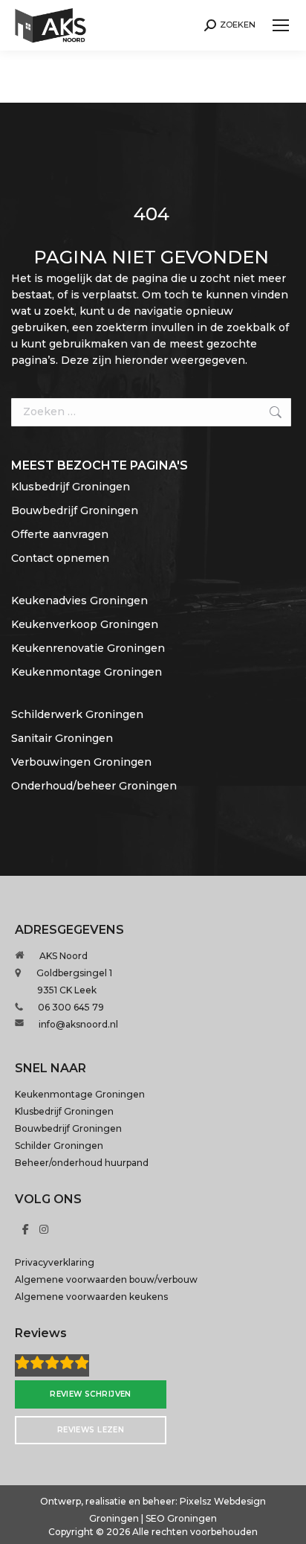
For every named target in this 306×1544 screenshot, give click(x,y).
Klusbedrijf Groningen (70, 486)
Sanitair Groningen (62, 738)
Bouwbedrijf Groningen (74, 510)
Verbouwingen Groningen (81, 762)
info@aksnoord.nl (78, 1024)
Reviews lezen (91, 1430)
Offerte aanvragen (59, 534)
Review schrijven (90, 1394)
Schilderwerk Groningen (77, 714)
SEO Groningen (181, 1518)
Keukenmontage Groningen (86, 672)
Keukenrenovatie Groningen (88, 648)
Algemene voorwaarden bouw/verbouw (106, 1279)
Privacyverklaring (54, 1262)
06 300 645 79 (71, 1007)
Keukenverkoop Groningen (84, 624)
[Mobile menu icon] (280, 25)
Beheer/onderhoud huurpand (82, 1162)
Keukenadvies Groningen (79, 600)
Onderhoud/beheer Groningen (94, 785)
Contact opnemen (60, 558)
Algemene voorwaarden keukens (91, 1296)
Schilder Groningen (59, 1145)
